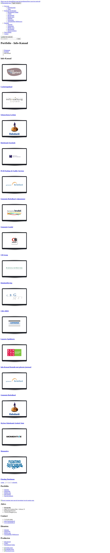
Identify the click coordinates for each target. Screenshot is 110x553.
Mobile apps (11, 17)
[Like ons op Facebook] (9, 551)
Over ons (6, 6)
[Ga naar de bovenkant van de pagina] (17, 500)
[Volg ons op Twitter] (8, 547)
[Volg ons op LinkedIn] (9, 549)
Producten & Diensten (10, 10)
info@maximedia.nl (9, 521)
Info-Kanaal (11, 15)
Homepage (7, 50)
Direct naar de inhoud (6, 1)
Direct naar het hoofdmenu (19, 1)
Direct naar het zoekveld (33, 1)
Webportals (11, 20)
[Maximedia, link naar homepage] (6, 3)
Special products (12, 31)
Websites (10, 18)
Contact (6, 34)
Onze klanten (7, 32)
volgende (14, 482)
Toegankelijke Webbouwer (15, 21)
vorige (2, 482)
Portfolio (6, 23)
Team (9, 9)
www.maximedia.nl (9, 522)
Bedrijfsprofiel (11, 7)
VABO (9, 14)
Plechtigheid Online (13, 12)
